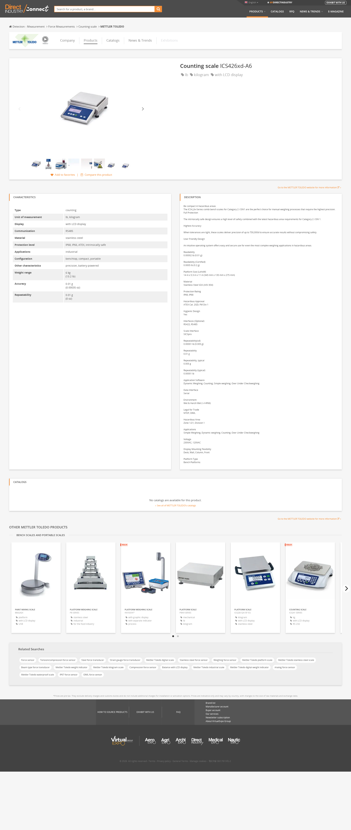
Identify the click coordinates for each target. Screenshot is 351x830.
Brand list (210, 702)
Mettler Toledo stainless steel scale (296, 660)
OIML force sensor (92, 674)
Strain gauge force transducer (125, 660)
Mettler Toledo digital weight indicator (249, 667)
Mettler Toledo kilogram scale (108, 667)
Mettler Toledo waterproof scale (37, 674)
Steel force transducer (92, 660)
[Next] (142, 108)
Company (67, 40)
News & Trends (310, 11)
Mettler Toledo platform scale (257, 660)
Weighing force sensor (225, 660)
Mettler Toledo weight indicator (71, 667)
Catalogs (277, 11)
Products (256, 11)
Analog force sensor (285, 667)
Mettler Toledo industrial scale (208, 667)
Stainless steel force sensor (194, 660)
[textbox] (104, 9)
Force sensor (27, 660)
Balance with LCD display (175, 667)
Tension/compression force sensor (58, 660)
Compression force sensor (142, 667)
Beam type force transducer (35, 667)
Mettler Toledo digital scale (160, 660)
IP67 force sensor (69, 674)
